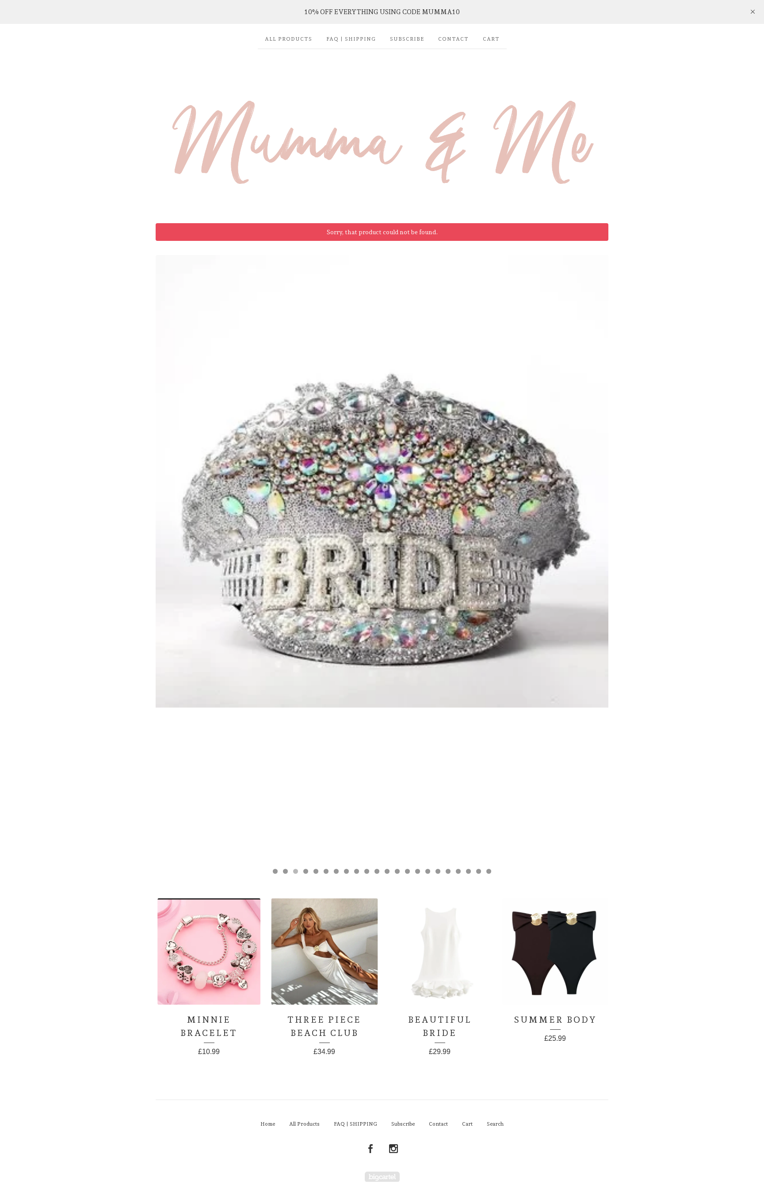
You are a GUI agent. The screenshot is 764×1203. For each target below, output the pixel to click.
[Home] (382, 132)
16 (427, 871)
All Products (288, 39)
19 (458, 871)
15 (417, 871)
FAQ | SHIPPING (351, 39)
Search (495, 1124)
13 (397, 871)
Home (267, 1124)
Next (593, 556)
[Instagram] (393, 1149)
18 (448, 871)
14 (407, 871)
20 (468, 871)
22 (488, 871)
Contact (453, 39)
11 (376, 871)
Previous (171, 556)
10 (366, 871)
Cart (491, 39)
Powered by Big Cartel (382, 1177)
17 (437, 871)
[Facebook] (370, 1149)
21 (478, 871)
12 (387, 871)
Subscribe (407, 39)
